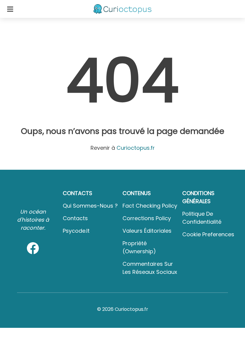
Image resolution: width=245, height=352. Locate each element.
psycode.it (76, 230)
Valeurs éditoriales (147, 230)
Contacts (75, 218)
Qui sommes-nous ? (90, 205)
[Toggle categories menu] (10, 9)
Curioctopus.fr (136, 148)
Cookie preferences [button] (208, 234)
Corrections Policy (146, 218)
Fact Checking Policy (149, 205)
